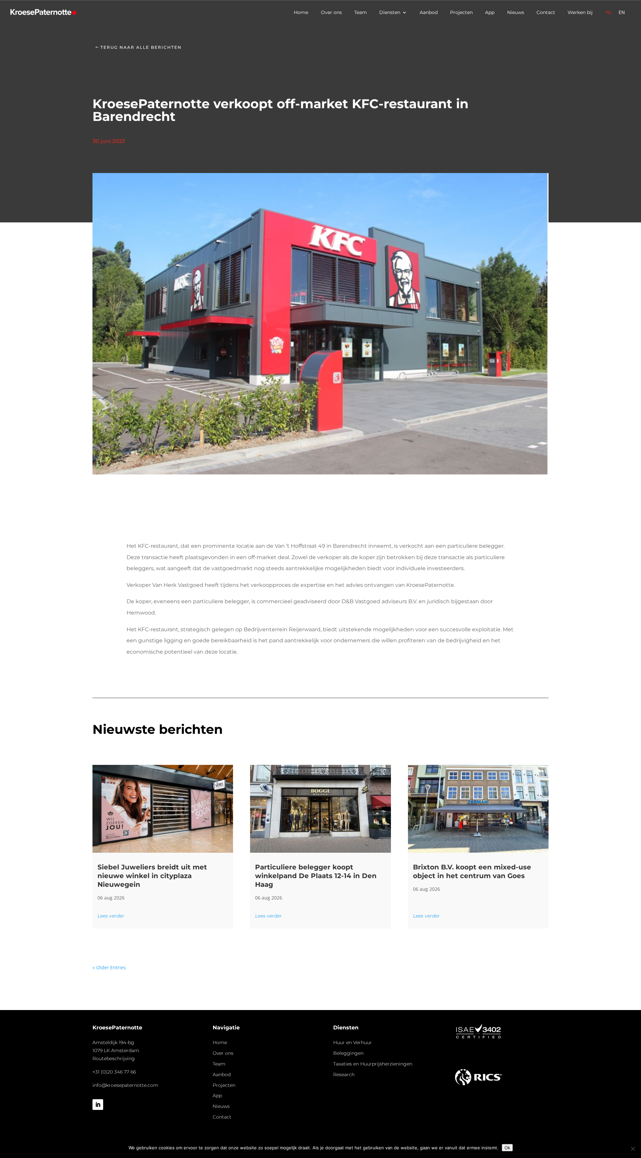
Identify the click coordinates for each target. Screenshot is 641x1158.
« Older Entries (109, 967)
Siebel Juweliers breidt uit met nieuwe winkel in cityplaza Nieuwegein (152, 875)
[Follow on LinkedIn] (97, 1104)
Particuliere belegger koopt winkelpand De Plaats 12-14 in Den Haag (316, 875)
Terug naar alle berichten (141, 47)
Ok (507, 1147)
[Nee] (632, 1148)
